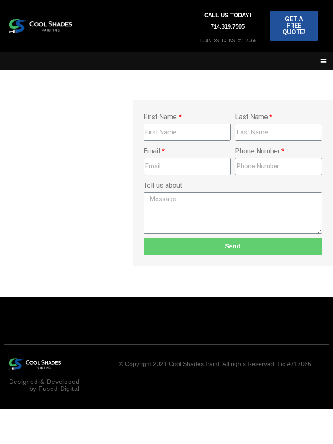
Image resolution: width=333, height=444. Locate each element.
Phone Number (257, 151)
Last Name (251, 117)
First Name (160, 117)
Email (152, 151)
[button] (294, 26)
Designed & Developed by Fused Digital (44, 385)
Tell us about (163, 185)
